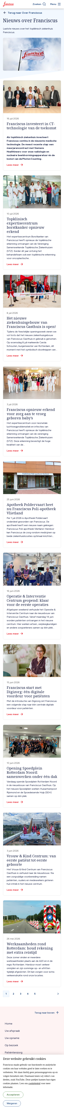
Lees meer (13, 164)
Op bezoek (11, 1045)
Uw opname (12, 1038)
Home (8, 1023)
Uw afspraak (12, 1030)
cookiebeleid (34, 1083)
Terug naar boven (44, 1012)
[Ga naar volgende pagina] (58, 994)
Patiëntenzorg (13, 1052)
